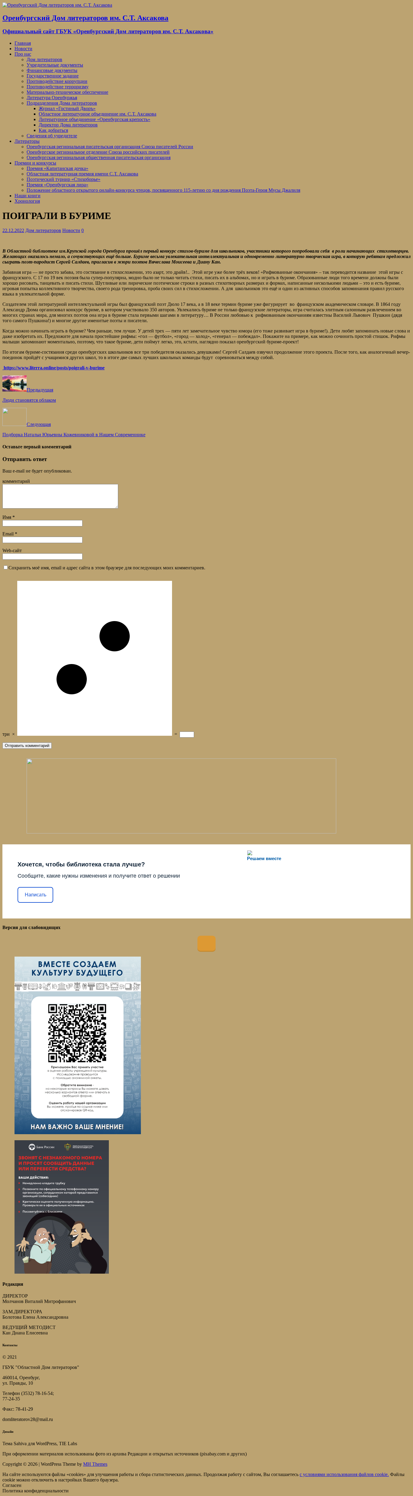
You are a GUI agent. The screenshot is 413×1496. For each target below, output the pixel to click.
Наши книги (28, 195)
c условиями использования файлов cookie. (344, 1474)
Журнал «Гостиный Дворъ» (67, 108)
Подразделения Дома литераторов (62, 103)
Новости (23, 48)
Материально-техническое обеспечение (67, 92)
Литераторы (27, 141)
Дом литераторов (44, 59)
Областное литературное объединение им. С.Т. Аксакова (97, 113)
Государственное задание (53, 75)
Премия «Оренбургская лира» (57, 184)
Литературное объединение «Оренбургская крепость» (94, 119)
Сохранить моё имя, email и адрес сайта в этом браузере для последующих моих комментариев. (106, 567)
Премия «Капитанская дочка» (57, 168)
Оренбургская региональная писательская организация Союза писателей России (110, 146)
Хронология (27, 201)
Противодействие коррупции (57, 81)
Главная (23, 43)
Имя (7, 517)
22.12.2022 (13, 230)
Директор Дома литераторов (68, 124)
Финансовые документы (52, 70)
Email (8, 533)
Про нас (23, 54)
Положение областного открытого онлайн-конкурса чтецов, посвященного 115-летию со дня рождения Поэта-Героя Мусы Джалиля (163, 190)
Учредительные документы (55, 64)
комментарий (16, 481)
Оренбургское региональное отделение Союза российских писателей (98, 152)
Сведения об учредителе (52, 135)
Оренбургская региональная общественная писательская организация (99, 157)
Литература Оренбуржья (52, 97)
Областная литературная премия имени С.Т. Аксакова (82, 173)
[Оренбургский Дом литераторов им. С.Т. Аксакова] (57, 5)
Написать (35, 894)
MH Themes (95, 1464)
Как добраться (53, 130)
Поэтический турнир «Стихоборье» (63, 179)
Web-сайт (12, 550)
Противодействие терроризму (58, 86)
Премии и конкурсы (35, 162)
